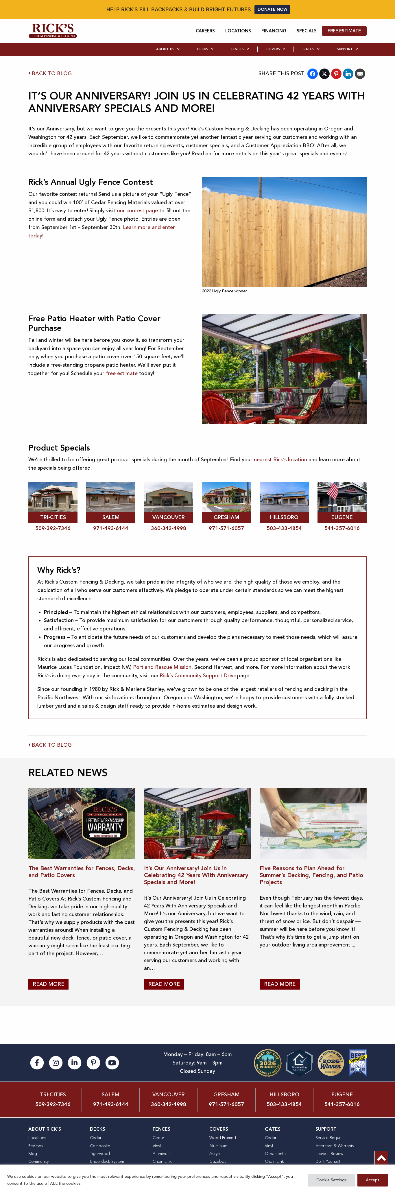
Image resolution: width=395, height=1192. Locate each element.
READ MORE (48, 984)
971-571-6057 (226, 528)
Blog (32, 1153)
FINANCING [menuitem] (273, 31)
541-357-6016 (342, 528)
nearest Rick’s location (280, 459)
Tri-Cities (53, 1094)
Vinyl (157, 1145)
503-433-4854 (284, 528)
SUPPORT (326, 1129)
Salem (110, 1094)
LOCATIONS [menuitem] (238, 31)
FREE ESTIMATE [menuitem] (344, 31)
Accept (372, 1180)
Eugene (342, 1094)
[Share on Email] (360, 74)
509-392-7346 (53, 528)
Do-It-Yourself (327, 1161)
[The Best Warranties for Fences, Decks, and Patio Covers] (81, 823)
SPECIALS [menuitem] (307, 31)
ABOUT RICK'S (44, 1129)
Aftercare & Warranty (334, 1145)
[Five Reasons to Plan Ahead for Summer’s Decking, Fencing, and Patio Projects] (313, 823)
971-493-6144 (110, 528)
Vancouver (168, 1094)
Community (38, 1161)
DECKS (97, 1129)
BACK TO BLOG (51, 73)
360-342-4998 (168, 528)
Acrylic (215, 1153)
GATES (272, 1129)
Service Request (330, 1137)
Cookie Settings (331, 1180)
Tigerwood (100, 1153)
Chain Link (162, 1161)
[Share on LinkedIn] (348, 74)
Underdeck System (107, 1161)
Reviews (35, 1145)
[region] (197, 1178)
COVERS (218, 1129)
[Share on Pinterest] (336, 74)
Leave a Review (329, 1153)
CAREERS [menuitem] (205, 31)
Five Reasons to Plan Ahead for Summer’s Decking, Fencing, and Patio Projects (311, 875)
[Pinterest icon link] (94, 1062)
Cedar (95, 1137)
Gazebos (217, 1161)
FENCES (161, 1129)
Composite (100, 1145)
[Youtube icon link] (112, 1062)
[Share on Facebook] (312, 74)
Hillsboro (284, 1094)
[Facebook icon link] (37, 1062)
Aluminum (162, 1153)
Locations (37, 1137)
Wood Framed (222, 1137)
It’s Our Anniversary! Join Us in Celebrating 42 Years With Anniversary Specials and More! (196, 875)
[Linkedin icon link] (75, 1062)
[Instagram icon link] (56, 1062)
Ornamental (276, 1153)
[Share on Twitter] (324, 74)
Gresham (226, 1094)
